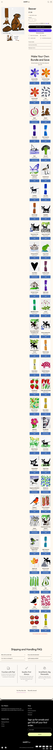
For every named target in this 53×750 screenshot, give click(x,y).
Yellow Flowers (34, 449)
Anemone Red (34, 98)
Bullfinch (34, 507)
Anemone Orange (46, 79)
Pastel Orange (46, 352)
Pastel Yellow (34, 371)
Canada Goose (46, 176)
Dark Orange (34, 215)
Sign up (39, 734)
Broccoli (45, 156)
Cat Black (35, 195)
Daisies (34, 528)
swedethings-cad (24, 747)
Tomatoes (34, 626)
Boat (34, 156)
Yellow (45, 626)
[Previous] (3, 20)
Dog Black (46, 215)
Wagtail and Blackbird (34, 488)
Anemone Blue (34, 79)
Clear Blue (45, 195)
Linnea (45, 311)
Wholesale (30, 714)
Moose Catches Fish (45, 332)
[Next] (22, 20)
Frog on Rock (46, 254)
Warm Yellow (45, 410)
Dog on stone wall (46, 234)
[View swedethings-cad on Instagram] (2, 748)
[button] (48, 2)
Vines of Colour (34, 410)
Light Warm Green (34, 311)
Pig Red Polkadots (46, 371)
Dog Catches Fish (34, 234)
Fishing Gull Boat (34, 254)
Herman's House (34, 292)
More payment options (40, 33)
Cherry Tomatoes (45, 507)
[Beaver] (10, 38)
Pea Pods (35, 588)
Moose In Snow (45, 568)
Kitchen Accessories (32, 710)
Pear (46, 588)
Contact (3, 726)
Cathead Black (34, 468)
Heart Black (34, 273)
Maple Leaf (34, 568)
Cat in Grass (45, 449)
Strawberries (34, 390)
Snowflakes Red (45, 607)
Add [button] (34, 83)
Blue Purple (34, 137)
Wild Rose (34, 429)
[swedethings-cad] (26, 2)
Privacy (2, 724)
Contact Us (30, 712)
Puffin (34, 607)
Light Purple (45, 292)
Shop (29, 706)
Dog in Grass (45, 468)
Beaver (45, 118)
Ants (46, 98)
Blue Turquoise (45, 137)
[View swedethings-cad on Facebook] (5, 748)
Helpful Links (5, 719)
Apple (34, 118)
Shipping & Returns (5, 722)
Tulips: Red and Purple (46, 390)
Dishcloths (30, 708)
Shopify (32, 747)
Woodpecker (45, 429)
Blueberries (45, 488)
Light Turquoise (45, 549)
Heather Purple (45, 273)
